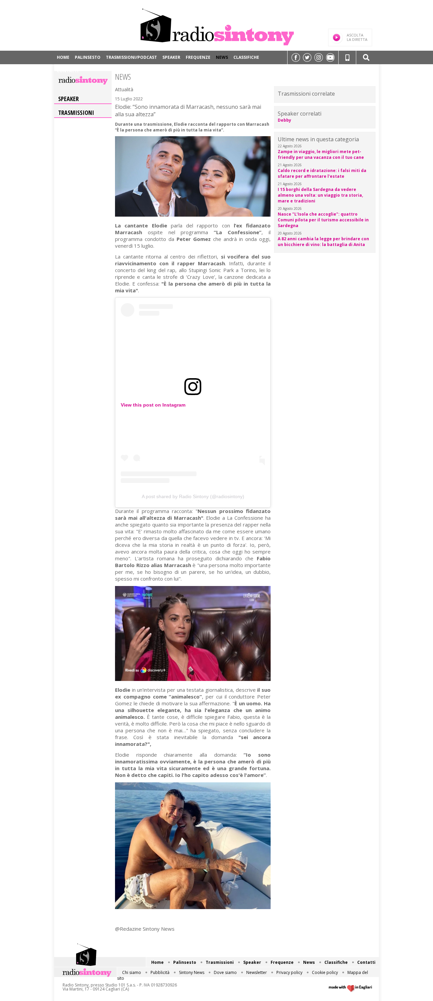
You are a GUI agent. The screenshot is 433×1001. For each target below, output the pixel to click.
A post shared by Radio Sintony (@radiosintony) (193, 496)
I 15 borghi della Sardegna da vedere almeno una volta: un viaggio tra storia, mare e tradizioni (320, 195)
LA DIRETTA (357, 37)
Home (63, 57)
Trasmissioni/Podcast (131, 57)
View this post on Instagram (153, 405)
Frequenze (198, 57)
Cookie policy (325, 972)
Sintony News (191, 972)
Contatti (67, 71)
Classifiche (246, 57)
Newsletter (256, 972)
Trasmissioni (76, 112)
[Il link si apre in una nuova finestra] (295, 57)
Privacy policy (289, 972)
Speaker (171, 57)
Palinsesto (87, 57)
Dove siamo (225, 972)
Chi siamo (131, 972)
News (222, 57)
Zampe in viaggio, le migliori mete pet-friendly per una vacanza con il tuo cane (321, 154)
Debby (284, 120)
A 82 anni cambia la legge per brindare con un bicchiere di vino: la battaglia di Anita (323, 241)
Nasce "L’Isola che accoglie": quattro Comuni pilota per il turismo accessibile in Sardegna (323, 219)
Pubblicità (160, 972)
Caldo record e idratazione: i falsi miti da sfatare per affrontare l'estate (322, 173)
